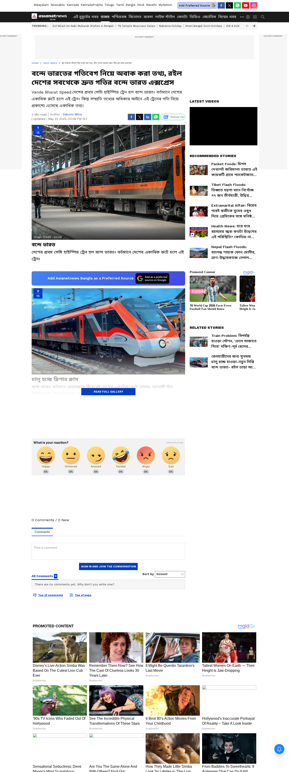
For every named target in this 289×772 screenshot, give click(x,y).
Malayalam (41, 5)
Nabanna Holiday (170, 25)
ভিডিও (195, 17)
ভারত (105, 17)
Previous (247, 25)
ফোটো (182, 17)
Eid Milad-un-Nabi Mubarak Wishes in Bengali (83, 25)
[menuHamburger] (255, 16)
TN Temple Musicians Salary (136, 25)
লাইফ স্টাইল (165, 17)
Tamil (120, 5)
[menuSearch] (263, 17)
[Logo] (51, 17)
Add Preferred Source (194, 5)
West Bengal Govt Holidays (203, 25)
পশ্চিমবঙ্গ (119, 17)
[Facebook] (221, 5)
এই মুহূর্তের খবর (85, 17)
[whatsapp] (237, 5)
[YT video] (245, 5)
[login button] (249, 17)
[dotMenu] (242, 16)
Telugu (109, 5)
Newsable (58, 5)
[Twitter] (229, 5)
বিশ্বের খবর (227, 17)
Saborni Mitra (72, 114)
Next (254, 25)
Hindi (140, 5)
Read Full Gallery (108, 391)
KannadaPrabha (92, 5)
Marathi (151, 5)
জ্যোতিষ (209, 17)
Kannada (73, 5)
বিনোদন (135, 17)
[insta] (253, 5)
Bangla (130, 5)
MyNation (165, 5)
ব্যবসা (148, 17)
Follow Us (177, 117)
